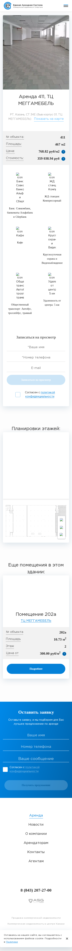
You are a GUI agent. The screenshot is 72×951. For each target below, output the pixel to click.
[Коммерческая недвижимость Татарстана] (26, 6)
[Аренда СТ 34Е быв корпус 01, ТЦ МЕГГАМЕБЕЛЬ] (36, 52)
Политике (12, 942)
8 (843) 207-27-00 (36, 890)
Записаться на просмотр (36, 379)
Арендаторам (36, 843)
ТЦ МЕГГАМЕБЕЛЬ (36, 620)
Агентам (36, 861)
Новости (36, 824)
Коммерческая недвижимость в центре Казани (36, 924)
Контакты (36, 852)
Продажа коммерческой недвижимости (36, 918)
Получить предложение (36, 785)
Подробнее (36, 668)
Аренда (36, 815)
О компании (36, 833)
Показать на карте (49, 119)
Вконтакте (36, 910)
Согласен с (40, 394)
